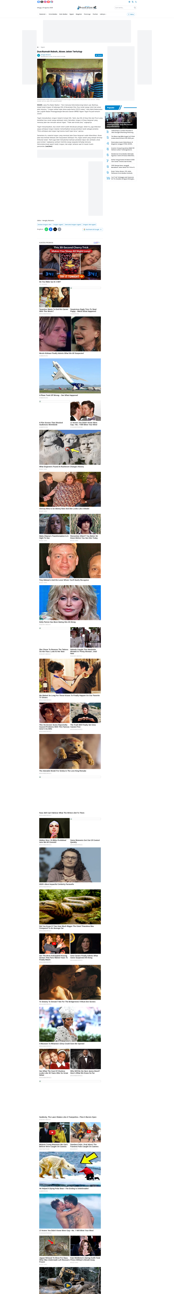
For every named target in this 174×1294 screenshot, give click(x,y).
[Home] (37, 47)
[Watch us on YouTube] (48, 2)
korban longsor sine (44, 224)
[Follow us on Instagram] (45, 2)
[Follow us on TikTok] (51, 2)
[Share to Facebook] (51, 229)
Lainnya (102, 14)
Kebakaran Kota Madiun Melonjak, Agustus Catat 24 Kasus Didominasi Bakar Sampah (123, 155)
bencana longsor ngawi (73, 224)
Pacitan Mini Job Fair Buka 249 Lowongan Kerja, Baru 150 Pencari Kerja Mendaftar (120, 125)
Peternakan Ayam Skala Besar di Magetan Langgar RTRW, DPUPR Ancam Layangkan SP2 (122, 144)
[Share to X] (55, 229)
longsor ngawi (58, 224)
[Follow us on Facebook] (38, 2)
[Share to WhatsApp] (46, 229)
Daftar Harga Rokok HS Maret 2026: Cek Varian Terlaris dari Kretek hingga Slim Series (123, 161)
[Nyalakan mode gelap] (136, 2)
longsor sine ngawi (89, 224)
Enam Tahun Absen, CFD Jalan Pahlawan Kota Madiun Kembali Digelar (121, 173)
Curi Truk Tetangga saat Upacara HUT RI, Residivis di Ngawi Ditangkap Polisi (123, 179)
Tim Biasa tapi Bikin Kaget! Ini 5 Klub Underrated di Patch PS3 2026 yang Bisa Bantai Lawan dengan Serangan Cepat (123, 139)
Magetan (79, 14)
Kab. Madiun (63, 14)
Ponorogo (87, 14)
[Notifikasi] (132, 2)
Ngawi (72, 14)
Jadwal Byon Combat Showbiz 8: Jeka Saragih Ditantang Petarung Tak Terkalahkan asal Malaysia (122, 132)
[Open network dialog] (129, 2)
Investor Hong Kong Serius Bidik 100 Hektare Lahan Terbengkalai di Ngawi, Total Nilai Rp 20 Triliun (122, 150)
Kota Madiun (53, 14)
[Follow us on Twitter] (41, 2)
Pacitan (95, 14)
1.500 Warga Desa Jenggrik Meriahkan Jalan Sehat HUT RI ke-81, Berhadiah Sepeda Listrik (123, 167)
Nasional (42, 14)
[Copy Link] (59, 229)
